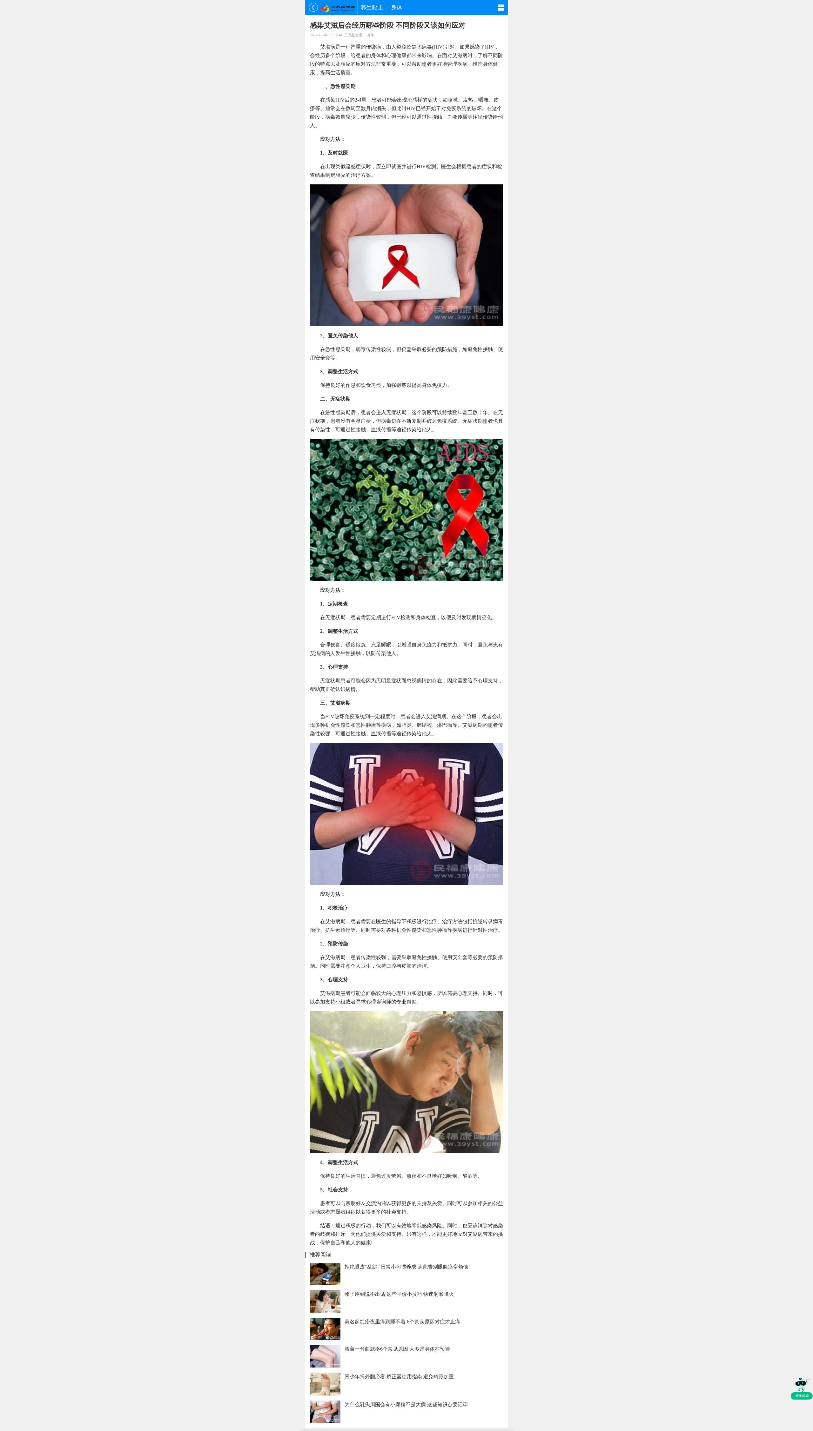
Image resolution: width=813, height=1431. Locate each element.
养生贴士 (371, 7)
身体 (396, 7)
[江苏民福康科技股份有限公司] (338, 7)
